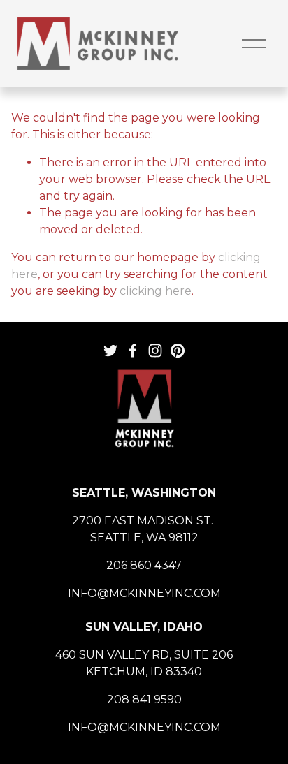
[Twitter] (110, 351)
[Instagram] (155, 351)
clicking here (156, 290)
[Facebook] (133, 351)
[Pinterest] (178, 351)
